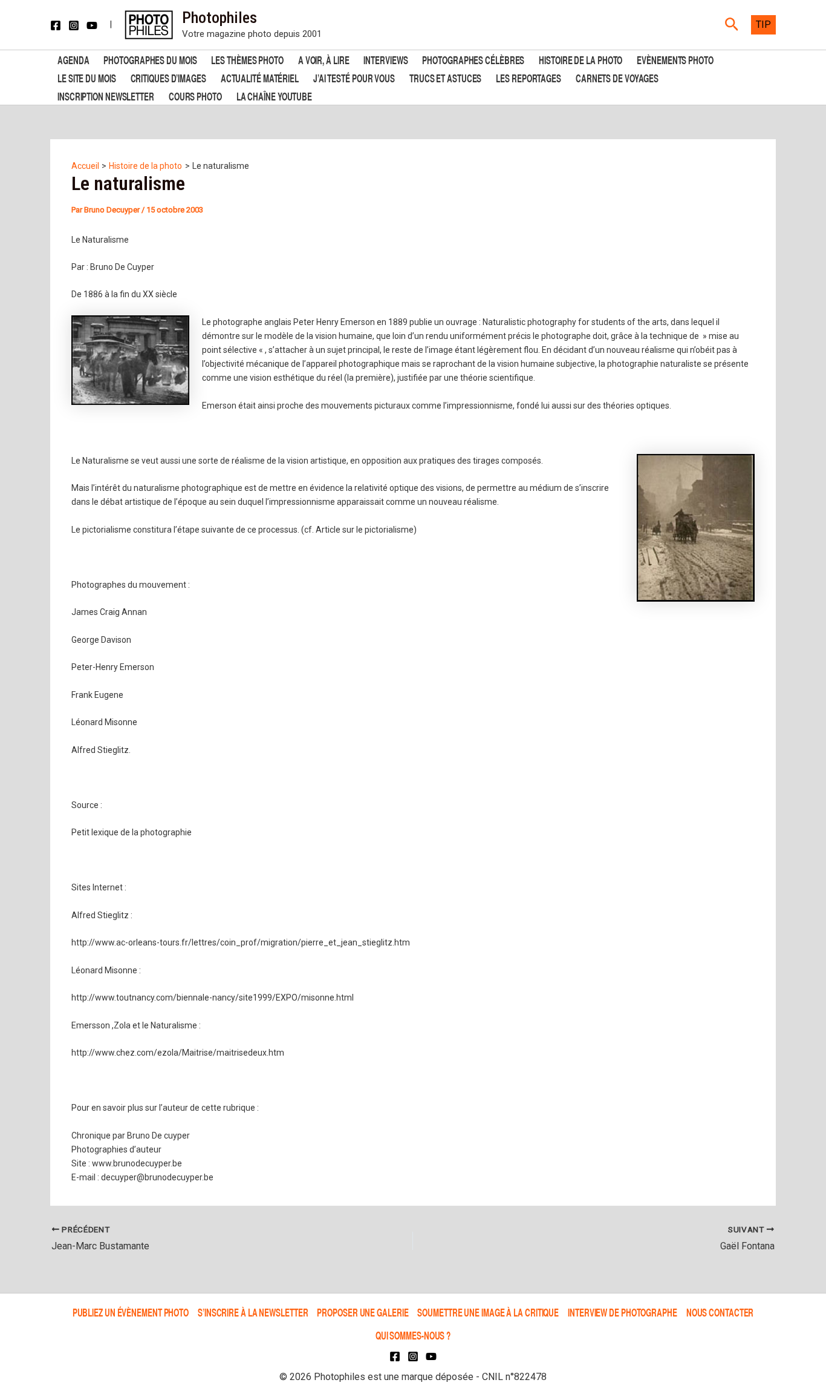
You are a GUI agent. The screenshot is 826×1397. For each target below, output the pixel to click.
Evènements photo (675, 59)
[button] (732, 25)
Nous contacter (720, 1312)
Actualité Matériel (260, 77)
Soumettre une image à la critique (488, 1312)
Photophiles (219, 17)
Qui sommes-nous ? (413, 1335)
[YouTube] (91, 25)
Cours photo (195, 95)
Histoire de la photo (580, 59)
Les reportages (528, 77)
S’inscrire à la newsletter (253, 1312)
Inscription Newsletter (105, 95)
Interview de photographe (622, 1312)
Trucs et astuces (445, 77)
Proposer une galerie (362, 1312)
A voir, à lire (324, 59)
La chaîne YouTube (274, 95)
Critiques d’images (168, 77)
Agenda (73, 59)
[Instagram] (73, 25)
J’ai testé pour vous (354, 77)
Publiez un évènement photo (131, 1312)
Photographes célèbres (473, 59)
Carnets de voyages (617, 77)
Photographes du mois (150, 59)
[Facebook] (55, 25)
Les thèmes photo (247, 59)
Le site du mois (86, 77)
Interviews (385, 59)
